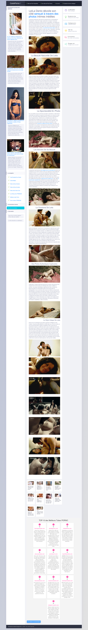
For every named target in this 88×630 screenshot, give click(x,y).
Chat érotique (13, 180)
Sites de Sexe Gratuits (15, 184)
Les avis (58, 3)
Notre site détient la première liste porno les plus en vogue (31, 514)
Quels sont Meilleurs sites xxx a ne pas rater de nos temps (31, 500)
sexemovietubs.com (53, 580)
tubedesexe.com (67, 528)
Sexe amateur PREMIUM (15, 200)
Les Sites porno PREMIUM (16, 193)
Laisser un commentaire (34, 621)
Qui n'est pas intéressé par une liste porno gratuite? (30, 488)
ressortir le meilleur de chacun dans (44, 123)
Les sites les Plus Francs (47, 3)
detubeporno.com (53, 528)
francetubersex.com (40, 580)
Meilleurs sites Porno (14, 197)
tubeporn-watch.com (53, 605)
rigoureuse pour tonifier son (47, 178)
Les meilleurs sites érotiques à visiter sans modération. (39, 500)
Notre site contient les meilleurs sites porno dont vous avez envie (58, 500)
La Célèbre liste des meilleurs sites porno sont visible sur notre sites (58, 488)
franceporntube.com (39, 528)
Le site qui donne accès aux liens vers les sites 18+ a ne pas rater (49, 502)
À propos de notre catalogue (69, 3)
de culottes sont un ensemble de (48, 170)
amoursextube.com (39, 554)
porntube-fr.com (53, 554)
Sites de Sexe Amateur (15, 187)
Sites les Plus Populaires (32, 3)
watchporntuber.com (67, 580)
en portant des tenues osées (49, 27)
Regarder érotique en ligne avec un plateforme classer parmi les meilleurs (40, 488)
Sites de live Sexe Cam (15, 190)
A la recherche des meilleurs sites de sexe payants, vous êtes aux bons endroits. (40, 514)
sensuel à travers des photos (43, 15)
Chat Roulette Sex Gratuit (15, 177)
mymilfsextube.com (67, 554)
